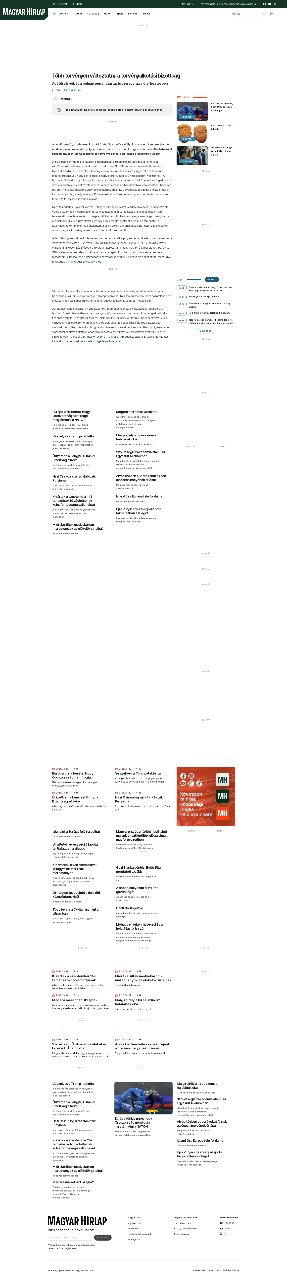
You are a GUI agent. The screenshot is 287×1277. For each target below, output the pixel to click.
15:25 (182, 313)
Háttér (107, 13)
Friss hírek (62, 3)
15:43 (182, 297)
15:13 (181, 320)
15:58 (182, 288)
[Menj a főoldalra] (24, 11)
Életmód (133, 13)
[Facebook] (264, 4)
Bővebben (206, 330)
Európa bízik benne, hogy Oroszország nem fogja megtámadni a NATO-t (222, 110)
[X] (275, 4)
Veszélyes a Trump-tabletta (222, 127)
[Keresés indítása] (263, 13)
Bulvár (146, 13)
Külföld (77, 13)
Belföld (64, 13)
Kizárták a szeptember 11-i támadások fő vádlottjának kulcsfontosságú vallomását (211, 321)
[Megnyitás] (54, 13)
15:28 (182, 304)
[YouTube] (269, 4)
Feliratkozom (103, 1237)
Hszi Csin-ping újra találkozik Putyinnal (210, 312)
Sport (120, 13)
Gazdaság (93, 13)
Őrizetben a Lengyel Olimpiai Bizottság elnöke (222, 151)
